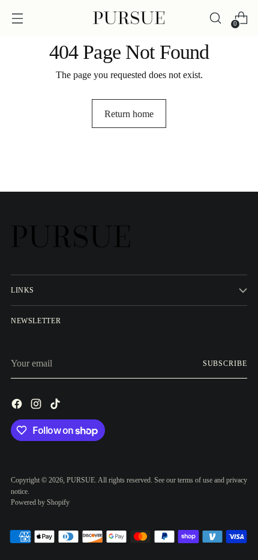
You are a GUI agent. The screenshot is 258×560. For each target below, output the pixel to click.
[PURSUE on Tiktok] (56, 406)
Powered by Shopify (40, 502)
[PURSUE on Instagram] (37, 406)
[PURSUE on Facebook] (18, 406)
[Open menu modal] (17, 18)
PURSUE (81, 480)
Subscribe (225, 363)
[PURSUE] (129, 18)
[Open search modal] (215, 18)
